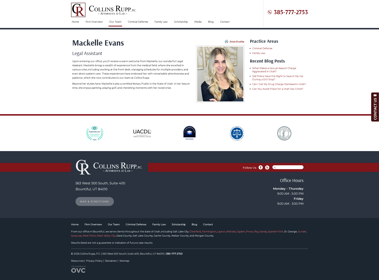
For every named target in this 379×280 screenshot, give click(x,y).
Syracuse (76, 235)
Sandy (263, 231)
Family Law (161, 21)
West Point (89, 235)
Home (75, 21)
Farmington (209, 231)
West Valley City (106, 235)
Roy (256, 231)
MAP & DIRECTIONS (94, 201)
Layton (221, 231)
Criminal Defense (138, 21)
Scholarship (181, 21)
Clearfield (195, 231)
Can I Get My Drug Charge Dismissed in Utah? (279, 84)
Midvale (231, 231)
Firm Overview (94, 21)
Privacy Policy (94, 260)
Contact (225, 21)
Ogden (241, 231)
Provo (249, 231)
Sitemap (124, 260)
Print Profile (237, 41)
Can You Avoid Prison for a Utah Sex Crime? (277, 89)
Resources (77, 260)
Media (197, 21)
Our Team (115, 21)
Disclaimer (111, 260)
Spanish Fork (275, 231)
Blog (211, 21)
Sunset (302, 231)
